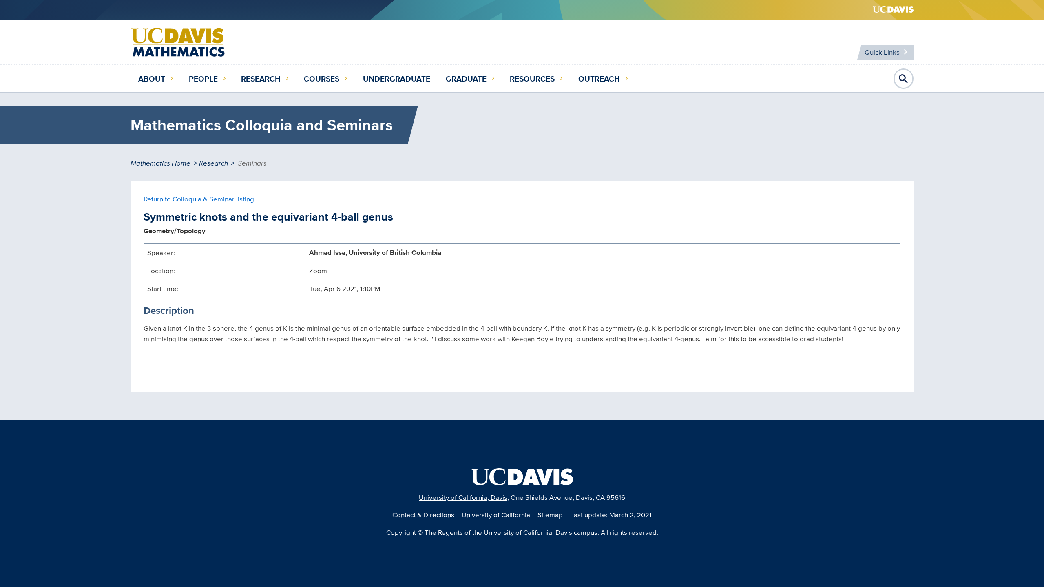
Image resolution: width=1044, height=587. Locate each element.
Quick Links (882, 52)
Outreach (599, 78)
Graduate (466, 78)
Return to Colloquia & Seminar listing (199, 199)
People (203, 78)
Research (261, 78)
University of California (496, 515)
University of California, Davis (463, 497)
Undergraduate (396, 78)
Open (904, 78)
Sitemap (550, 515)
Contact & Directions (423, 515)
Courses (321, 78)
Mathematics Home (160, 163)
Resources (532, 78)
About (151, 78)
